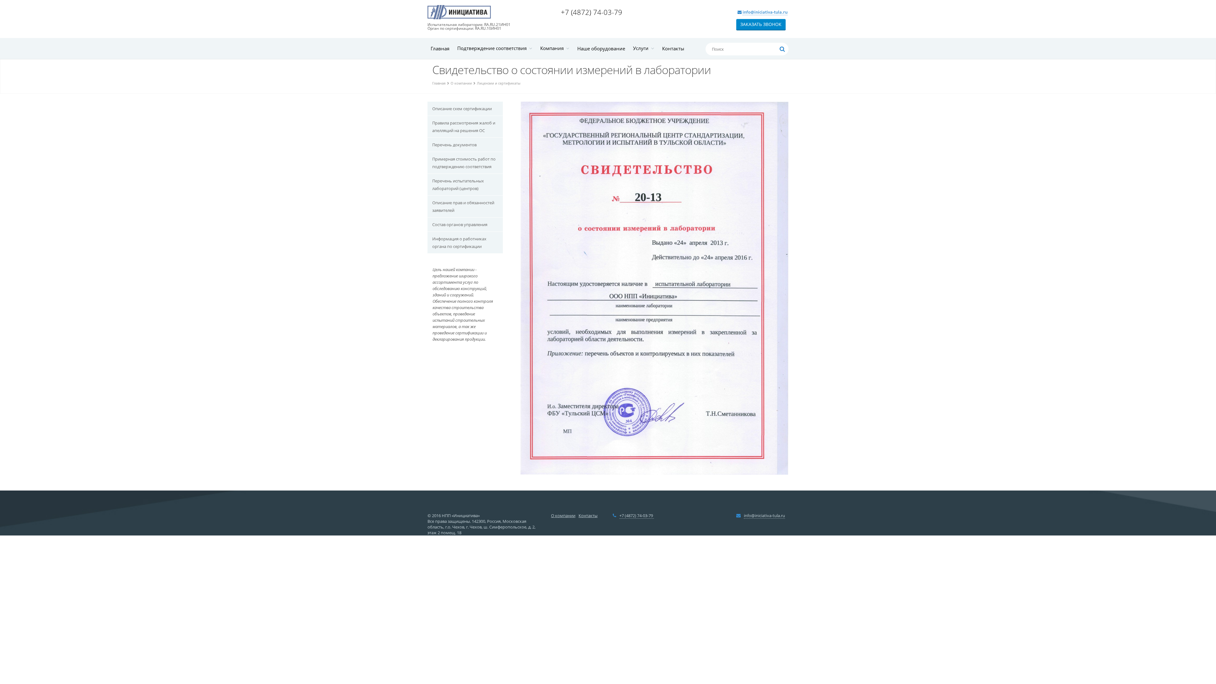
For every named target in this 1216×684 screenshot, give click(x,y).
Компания (553, 48)
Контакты (673, 48)
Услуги (642, 48)
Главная (440, 48)
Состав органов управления (459, 224)
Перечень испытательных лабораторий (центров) (458, 184)
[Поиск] (782, 49)
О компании (461, 83)
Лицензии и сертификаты (498, 83)
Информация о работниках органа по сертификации (459, 242)
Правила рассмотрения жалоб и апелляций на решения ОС (463, 126)
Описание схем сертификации (462, 108)
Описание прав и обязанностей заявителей (463, 206)
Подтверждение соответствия (493, 48)
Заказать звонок (761, 24)
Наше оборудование (601, 48)
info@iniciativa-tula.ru (765, 12)
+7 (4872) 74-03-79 (592, 12)
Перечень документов (454, 145)
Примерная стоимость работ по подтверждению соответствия (464, 162)
